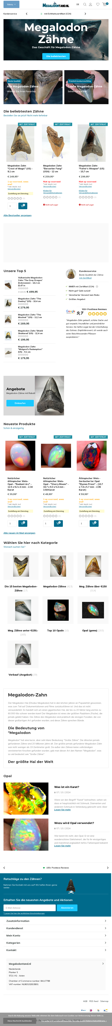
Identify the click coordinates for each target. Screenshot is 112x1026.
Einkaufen (34, 395)
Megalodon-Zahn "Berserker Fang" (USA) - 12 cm (52, 168)
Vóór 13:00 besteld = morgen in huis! (58, 13)
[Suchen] (84, 4)
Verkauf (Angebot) (23, 674)
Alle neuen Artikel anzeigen (19, 532)
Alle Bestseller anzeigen (18, 215)
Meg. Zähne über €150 (93, 588)
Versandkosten (14, 189)
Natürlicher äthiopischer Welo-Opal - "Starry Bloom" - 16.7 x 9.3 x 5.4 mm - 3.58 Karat (56, 484)
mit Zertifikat (85, 278)
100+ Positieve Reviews (94, 309)
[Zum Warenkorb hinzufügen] (22, 206)
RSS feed (93, 1001)
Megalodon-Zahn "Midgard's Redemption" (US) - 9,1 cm (30, 349)
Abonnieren (67, 907)
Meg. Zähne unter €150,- (23, 632)
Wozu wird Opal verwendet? (74, 823)
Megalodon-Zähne (58, 586)
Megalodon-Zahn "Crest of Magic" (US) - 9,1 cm (20, 168)
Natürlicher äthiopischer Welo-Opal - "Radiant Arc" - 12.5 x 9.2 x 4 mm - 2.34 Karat (20, 484)
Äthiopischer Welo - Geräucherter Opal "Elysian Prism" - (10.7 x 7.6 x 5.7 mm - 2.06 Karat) (91, 484)
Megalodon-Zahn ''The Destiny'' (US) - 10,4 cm (29, 300)
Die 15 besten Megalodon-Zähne (21, 588)
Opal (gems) (93, 630)
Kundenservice (10, 14)
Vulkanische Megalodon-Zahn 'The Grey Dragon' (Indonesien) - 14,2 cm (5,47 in (30, 281)
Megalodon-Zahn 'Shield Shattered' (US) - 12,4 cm (30, 332)
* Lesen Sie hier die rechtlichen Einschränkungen (24, 913)
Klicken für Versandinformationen (52, 192)
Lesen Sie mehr (62, 809)
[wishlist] (97, 4)
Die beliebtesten (56, 56)
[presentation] (28, 13)
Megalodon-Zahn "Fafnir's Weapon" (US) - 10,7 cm (91, 168)
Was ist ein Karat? (66, 787)
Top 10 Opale (58, 630)
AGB (85, 1001)
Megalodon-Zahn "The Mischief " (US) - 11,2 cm (30, 316)
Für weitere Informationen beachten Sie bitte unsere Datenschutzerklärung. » (74, 1021)
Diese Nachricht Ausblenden (20, 1021)
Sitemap (104, 1001)
